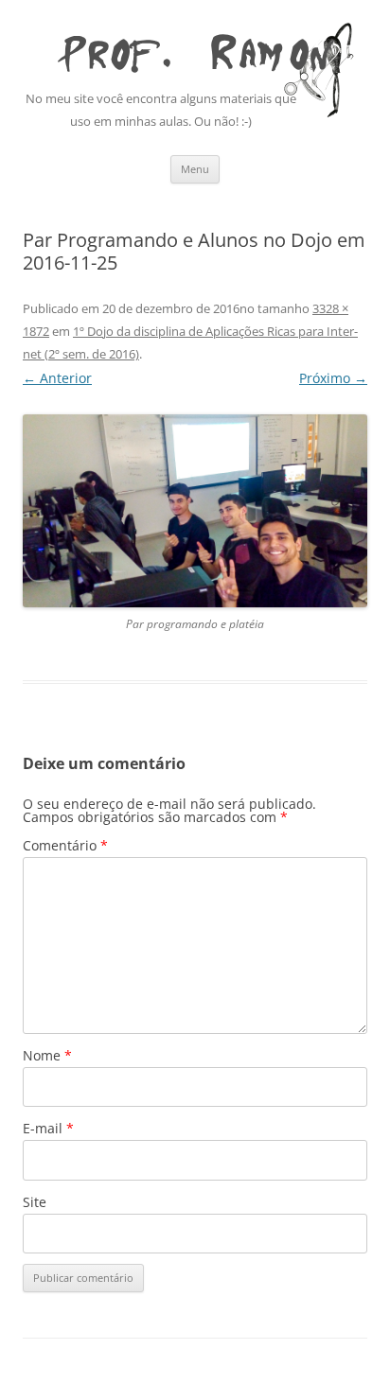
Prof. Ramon (195, 48)
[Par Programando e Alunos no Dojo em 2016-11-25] (195, 511)
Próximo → (333, 378)
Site (34, 1202)
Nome (47, 1055)
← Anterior (57, 378)
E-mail (48, 1128)
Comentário (65, 845)
